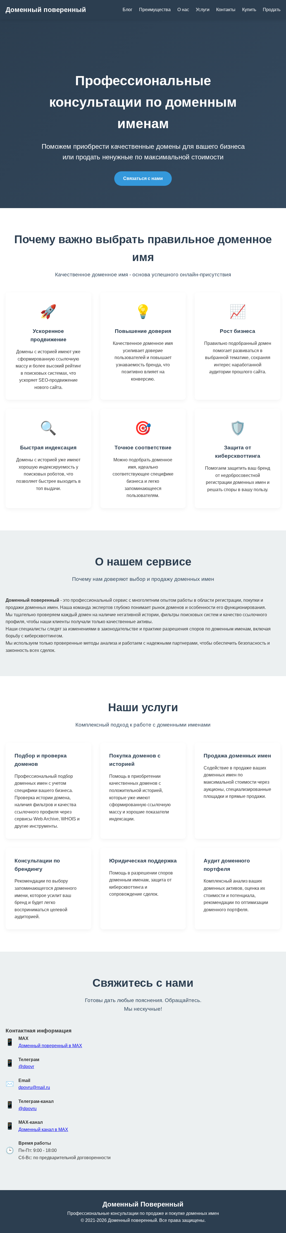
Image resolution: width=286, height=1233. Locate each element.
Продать (271, 9)
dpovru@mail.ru (34, 1087)
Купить (249, 9)
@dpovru (27, 1108)
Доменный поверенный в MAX (50, 1045)
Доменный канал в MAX (43, 1129)
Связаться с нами (143, 178)
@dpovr (26, 1066)
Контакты (225, 9)
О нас (183, 9)
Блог (127, 9)
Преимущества (155, 9)
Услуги (202, 9)
